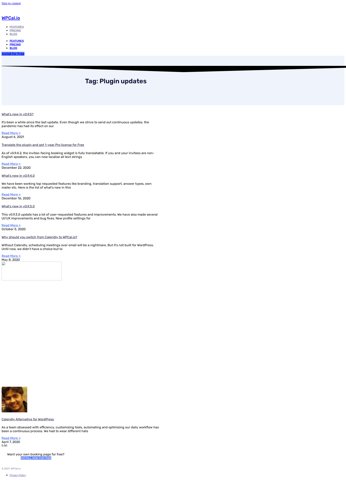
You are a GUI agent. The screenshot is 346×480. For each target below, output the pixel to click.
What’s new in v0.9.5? (18, 114)
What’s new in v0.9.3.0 (18, 206)
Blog (13, 34)
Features (17, 41)
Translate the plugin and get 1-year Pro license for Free (43, 145)
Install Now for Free (36, 458)
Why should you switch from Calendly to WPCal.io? (39, 237)
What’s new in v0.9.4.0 (18, 176)
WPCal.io (11, 18)
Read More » (11, 133)
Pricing (15, 44)
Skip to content (11, 3)
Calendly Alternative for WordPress (28, 419)
